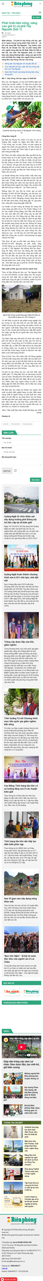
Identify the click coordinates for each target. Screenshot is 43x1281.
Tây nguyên (15, 424)
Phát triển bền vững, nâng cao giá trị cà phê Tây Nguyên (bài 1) (19, 26)
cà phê (5, 424)
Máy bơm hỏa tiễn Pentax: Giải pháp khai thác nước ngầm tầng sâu (31, 1146)
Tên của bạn (6, 438)
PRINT (37, 17)
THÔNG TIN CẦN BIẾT (13, 1123)
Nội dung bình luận (9, 457)
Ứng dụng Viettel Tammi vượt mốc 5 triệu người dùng (32, 1172)
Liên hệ (4, 1269)
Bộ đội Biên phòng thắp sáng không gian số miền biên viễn (31, 1109)
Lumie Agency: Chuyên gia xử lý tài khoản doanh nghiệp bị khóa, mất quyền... (32, 1201)
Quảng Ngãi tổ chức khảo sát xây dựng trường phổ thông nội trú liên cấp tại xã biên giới (20, 519)
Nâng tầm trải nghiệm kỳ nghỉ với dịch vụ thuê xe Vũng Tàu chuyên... (31, 1160)
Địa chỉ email (7, 448)
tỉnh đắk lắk (27, 424)
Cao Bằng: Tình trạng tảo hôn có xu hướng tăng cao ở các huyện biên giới (21, 788)
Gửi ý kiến (35, 480)
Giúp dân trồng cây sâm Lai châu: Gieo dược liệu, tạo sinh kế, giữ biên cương (21, 1064)
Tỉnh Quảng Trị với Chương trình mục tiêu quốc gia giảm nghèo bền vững (21, 721)
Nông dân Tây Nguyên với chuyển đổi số (21, 64)
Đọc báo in (9, 983)
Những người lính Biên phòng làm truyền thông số (31, 1076)
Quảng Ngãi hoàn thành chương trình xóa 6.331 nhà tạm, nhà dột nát (21, 577)
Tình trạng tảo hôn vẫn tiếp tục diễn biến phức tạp (20, 843)
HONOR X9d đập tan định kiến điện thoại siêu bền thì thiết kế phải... (32, 1132)
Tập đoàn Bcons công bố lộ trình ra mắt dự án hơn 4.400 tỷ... (32, 1186)
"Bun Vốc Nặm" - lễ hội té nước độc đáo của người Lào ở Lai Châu (20, 959)
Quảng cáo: (11, 1266)
